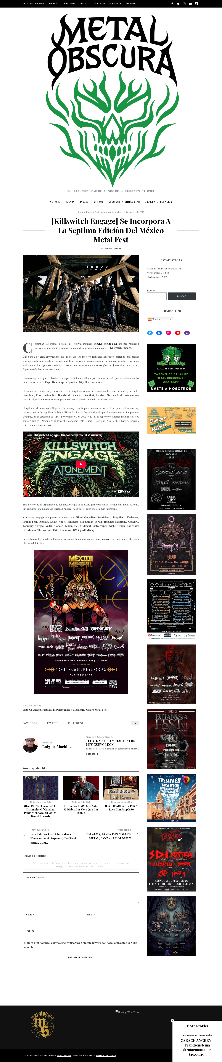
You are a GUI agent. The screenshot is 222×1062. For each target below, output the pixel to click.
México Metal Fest (96, 709)
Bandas (90, 212)
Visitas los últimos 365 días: (160, 268)
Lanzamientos (205, 1035)
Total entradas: (154, 276)
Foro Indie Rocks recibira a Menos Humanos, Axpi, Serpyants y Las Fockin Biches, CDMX (54, 836)
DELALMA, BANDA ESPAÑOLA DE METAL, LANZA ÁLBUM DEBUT (108, 834)
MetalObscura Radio (34, 4)
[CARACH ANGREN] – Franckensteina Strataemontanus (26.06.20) (197, 1047)
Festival (46, 709)
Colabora (54, 4)
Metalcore (78, 709)
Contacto (100, 4)
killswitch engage (62, 709)
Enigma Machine (113, 248)
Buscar (151, 290)
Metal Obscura (64, 1056)
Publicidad (70, 4)
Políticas (85, 4)
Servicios (131, 4)
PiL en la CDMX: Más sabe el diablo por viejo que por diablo (81, 809)
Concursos (115, 4)
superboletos (102, 539)
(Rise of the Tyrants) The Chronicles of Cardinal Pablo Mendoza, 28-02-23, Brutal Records (40, 811)
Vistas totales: (154, 272)
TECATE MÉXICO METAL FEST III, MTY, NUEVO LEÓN (110, 742)
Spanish (156, 319)
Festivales (100, 212)
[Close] (172, 1020)
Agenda (81, 212)
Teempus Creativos (105, 1056)
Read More (92, 754)
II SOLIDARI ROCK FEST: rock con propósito (121, 807)
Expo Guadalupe (32, 709)
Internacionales (113, 212)
